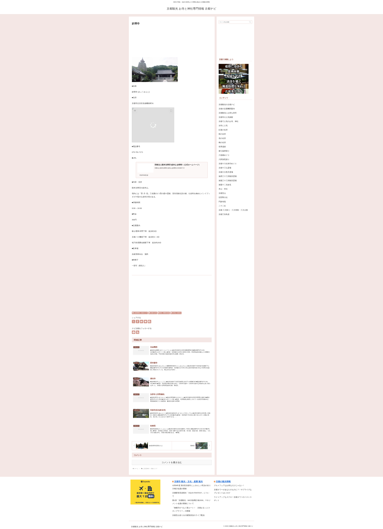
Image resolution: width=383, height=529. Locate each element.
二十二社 (222, 206)
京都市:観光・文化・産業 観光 (188, 481)
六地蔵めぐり (224, 155)
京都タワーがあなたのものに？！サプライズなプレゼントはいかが (233, 491)
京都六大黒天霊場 (226, 172)
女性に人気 (223, 126)
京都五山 (222, 193)
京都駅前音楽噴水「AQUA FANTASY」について (190, 494)
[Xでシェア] (133, 321)
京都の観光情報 (223, 481)
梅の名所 (222, 142)
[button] (149, 321)
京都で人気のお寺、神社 (228, 121)
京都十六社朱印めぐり (228, 164)
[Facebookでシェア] (137, 321)
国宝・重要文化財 (164, 313)
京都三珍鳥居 (224, 214)
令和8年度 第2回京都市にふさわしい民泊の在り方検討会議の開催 (191, 487)
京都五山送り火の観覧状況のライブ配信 (188, 515)
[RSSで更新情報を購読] (137, 332)
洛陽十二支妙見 (225, 185)
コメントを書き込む (172, 462)
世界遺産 (222, 147)
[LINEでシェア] (145, 321)
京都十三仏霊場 (225, 168)
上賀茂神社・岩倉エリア (140, 313)
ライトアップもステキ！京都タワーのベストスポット (233, 498)
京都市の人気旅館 (226, 117)
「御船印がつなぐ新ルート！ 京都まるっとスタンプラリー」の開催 (191, 509)
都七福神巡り (224, 151)
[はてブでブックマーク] (141, 321)
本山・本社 (223, 189)
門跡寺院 (222, 202)
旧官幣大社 (223, 197)
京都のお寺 (153, 313)
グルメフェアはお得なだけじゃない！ (229, 485)
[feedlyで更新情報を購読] (133, 332)
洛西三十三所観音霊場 (228, 176)
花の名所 (222, 138)
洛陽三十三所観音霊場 (228, 181)
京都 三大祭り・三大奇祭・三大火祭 (233, 210)
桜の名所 (222, 134)
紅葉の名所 (223, 130)
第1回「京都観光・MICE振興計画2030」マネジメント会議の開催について (191, 501)
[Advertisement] (172, 41)
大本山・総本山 (177, 313)
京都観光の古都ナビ (227, 105)
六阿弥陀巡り (224, 159)
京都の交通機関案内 (227, 109)
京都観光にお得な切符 (228, 113)
